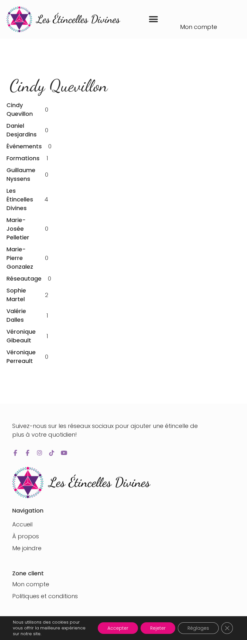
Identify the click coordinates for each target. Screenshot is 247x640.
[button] (153, 19)
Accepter (117, 628)
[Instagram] (39, 453)
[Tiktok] (52, 453)
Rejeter (158, 628)
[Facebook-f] (15, 453)
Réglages (198, 628)
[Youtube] (64, 453)
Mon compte (198, 27)
